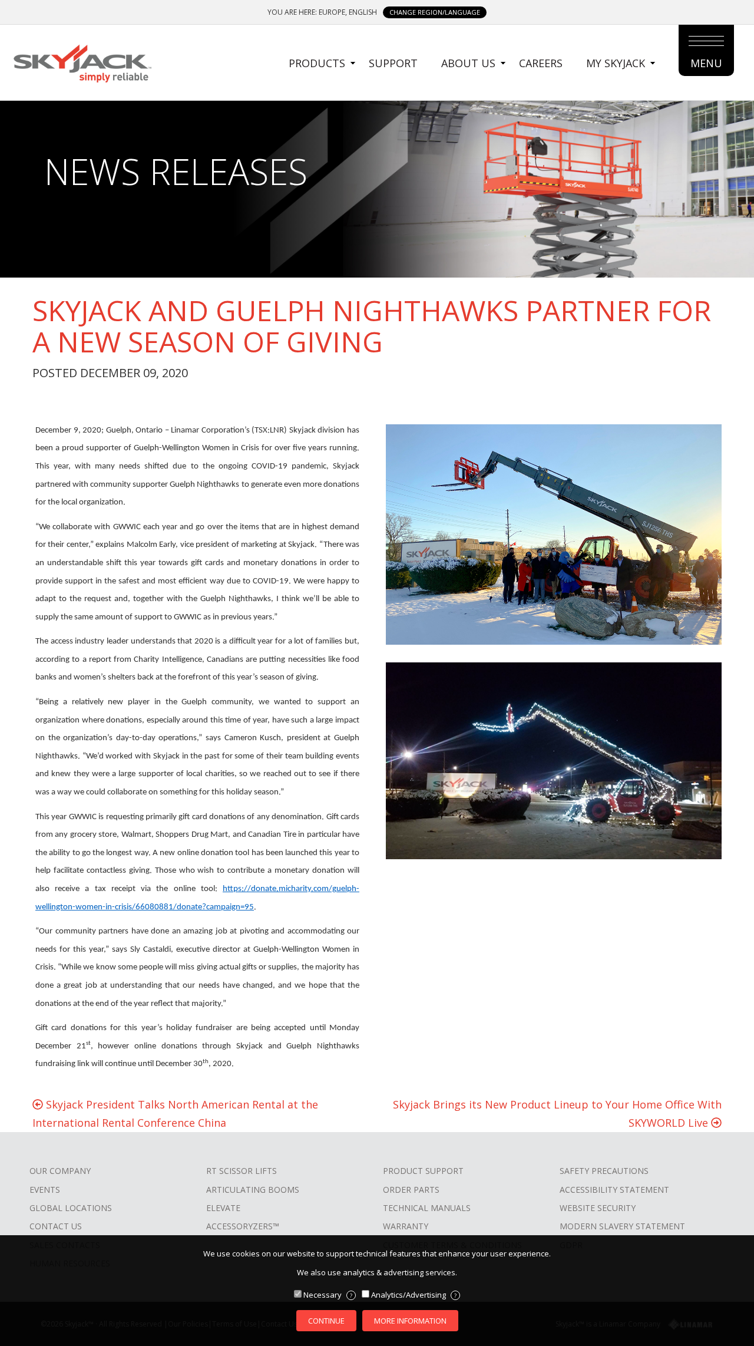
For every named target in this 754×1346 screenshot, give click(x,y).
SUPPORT (393, 63)
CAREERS (541, 63)
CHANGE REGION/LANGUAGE (434, 12)
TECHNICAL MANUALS (427, 1207)
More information (410, 1320)
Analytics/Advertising (414, 1294)
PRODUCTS (317, 63)
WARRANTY (405, 1226)
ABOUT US (468, 63)
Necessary (327, 1294)
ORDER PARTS (411, 1189)
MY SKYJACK (615, 63)
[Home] (82, 62)
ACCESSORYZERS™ (242, 1226)
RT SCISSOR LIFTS (241, 1170)
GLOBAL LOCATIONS (70, 1207)
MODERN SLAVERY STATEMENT (622, 1226)
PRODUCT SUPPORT (423, 1170)
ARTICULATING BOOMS (252, 1189)
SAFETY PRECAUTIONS (604, 1170)
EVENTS (44, 1189)
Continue (326, 1320)
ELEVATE (223, 1207)
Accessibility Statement (614, 1189)
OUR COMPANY (60, 1170)
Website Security (598, 1207)
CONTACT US (55, 1226)
